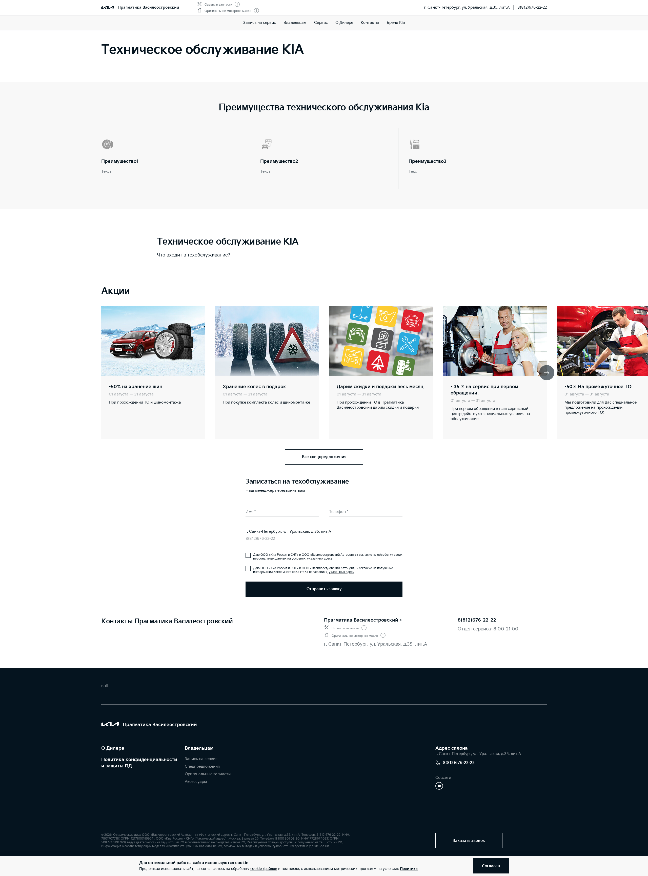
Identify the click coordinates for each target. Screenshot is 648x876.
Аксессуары (196, 781)
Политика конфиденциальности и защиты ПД (139, 763)
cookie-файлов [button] (263, 869)
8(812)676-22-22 (532, 7)
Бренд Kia (396, 22)
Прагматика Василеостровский (148, 7)
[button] (546, 372)
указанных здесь (319, 559)
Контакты (370, 22)
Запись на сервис (259, 22)
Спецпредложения (202, 766)
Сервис (321, 22)
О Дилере (112, 748)
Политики (409, 869)
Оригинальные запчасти (208, 774)
